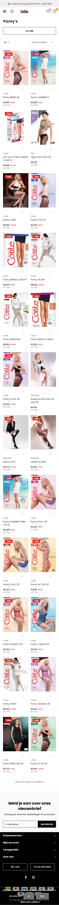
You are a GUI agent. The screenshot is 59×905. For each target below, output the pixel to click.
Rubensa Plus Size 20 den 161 (42, 400)
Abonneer (47, 824)
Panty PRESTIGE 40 (13, 763)
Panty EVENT (10, 703)
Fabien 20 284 (38, 461)
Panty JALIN (9, 219)
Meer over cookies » (30, 901)
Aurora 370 (9, 461)
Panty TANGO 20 (40, 644)
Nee (42, 896)
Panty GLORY (38, 279)
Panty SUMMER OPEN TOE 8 (14, 523)
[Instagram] (33, 877)
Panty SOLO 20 (11, 584)
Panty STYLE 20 (39, 763)
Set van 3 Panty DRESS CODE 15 (15, 158)
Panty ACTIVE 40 (40, 584)
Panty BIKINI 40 (11, 97)
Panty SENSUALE (11, 339)
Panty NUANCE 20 (40, 703)
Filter (29, 30)
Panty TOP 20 (38, 219)
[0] (54, 11)
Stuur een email (42, 866)
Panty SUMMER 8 (40, 97)
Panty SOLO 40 (39, 521)
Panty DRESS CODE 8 (42, 339)
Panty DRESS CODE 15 (14, 279)
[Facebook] (26, 877)
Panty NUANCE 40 (13, 644)
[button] (4, 11)
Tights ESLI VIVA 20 (41, 157)
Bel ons (15, 866)
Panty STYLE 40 (11, 399)
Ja (29, 896)
